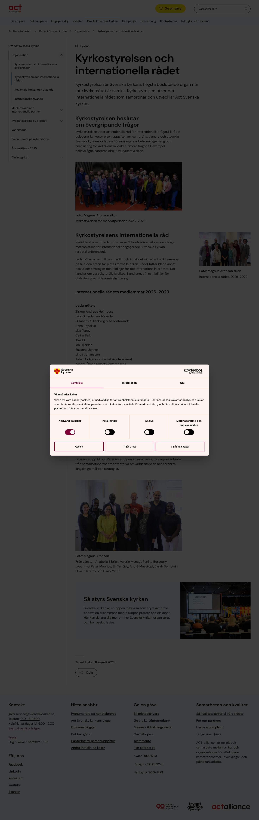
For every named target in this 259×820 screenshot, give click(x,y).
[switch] (110, 432)
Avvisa (79, 446)
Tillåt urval (129, 446)
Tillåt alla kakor (180, 446)
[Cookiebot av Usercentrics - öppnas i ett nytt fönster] (189, 371)
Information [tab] (129, 382)
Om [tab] (182, 382)
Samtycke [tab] (77, 382)
